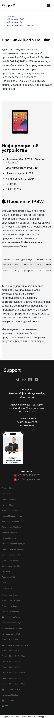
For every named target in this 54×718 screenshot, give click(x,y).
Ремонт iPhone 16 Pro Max (13, 673)
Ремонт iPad (7, 494)
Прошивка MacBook (10, 695)
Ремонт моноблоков (10, 612)
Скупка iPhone (8, 571)
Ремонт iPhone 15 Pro (11, 662)
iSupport (12, 16)
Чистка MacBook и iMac (12, 516)
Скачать (48, 264)
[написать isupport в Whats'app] (24, 379)
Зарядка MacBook (9, 533)
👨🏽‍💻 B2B (5, 706)
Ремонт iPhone (8, 488)
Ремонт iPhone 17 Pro (11, 678)
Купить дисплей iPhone (12, 628)
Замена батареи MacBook (13, 549)
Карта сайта (7, 588)
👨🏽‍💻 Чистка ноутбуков (11, 617)
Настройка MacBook (10, 521)
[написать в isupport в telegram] (17, 379)
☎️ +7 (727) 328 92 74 (27, 475)
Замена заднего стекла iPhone (15, 645)
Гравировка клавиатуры (12, 623)
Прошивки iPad (15, 22)
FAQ (4, 583)
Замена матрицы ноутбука (13, 544)
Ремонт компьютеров (11, 600)
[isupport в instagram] (30, 379)
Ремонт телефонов (10, 606)
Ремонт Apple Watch (10, 510)
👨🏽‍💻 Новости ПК (8, 700)
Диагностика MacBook (11, 527)
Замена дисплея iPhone (12, 566)
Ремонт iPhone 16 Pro (11, 667)
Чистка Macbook (9, 538)
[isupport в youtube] (36, 379)
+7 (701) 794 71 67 (29, 479)
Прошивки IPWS (16, 19)
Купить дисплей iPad (11, 634)
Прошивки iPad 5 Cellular (20, 25)
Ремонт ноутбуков (9, 595)
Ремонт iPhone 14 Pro (11, 651)
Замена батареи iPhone (12, 555)
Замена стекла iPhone (11, 560)
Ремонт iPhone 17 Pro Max (13, 684)
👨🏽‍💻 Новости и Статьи (11, 689)
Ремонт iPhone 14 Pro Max (13, 656)
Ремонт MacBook (9, 499)
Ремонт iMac (7, 505)
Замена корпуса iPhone (12, 639)
